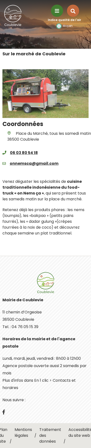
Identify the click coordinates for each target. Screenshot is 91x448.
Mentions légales (23, 432)
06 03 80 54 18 (24, 153)
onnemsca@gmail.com (34, 163)
